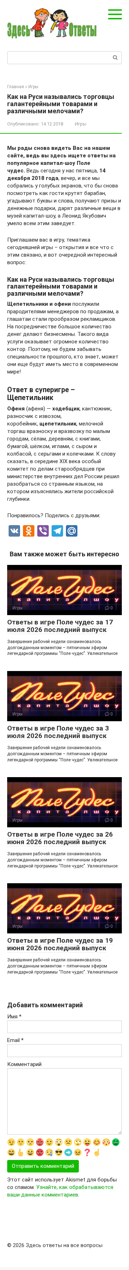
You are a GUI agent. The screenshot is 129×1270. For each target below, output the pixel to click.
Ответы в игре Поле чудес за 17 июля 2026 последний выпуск (60, 626)
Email (15, 1040)
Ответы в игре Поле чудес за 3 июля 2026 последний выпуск (58, 732)
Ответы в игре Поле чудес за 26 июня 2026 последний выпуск (60, 838)
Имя (14, 1016)
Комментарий (24, 1064)
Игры (80, 124)
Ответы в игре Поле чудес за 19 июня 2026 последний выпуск (60, 944)
